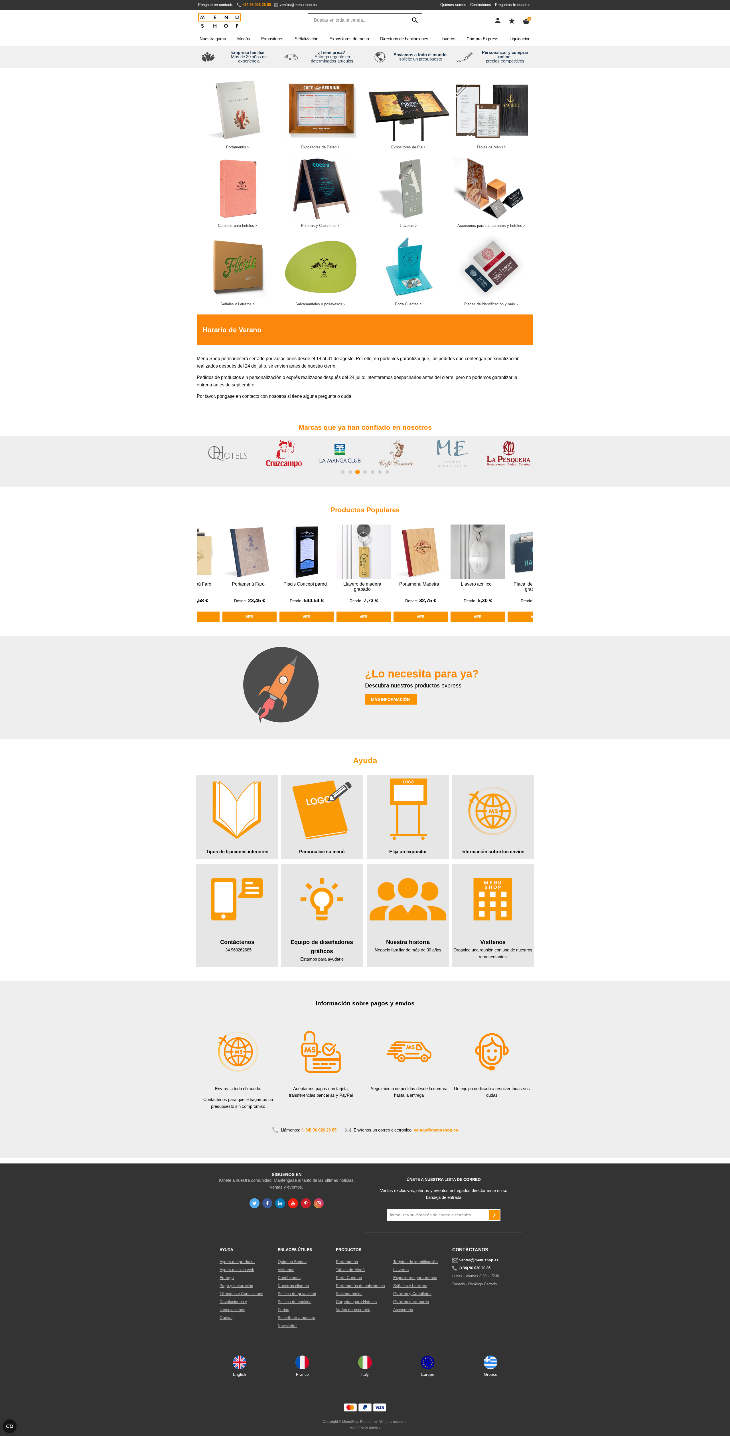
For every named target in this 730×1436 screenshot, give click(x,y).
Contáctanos (480, 5)
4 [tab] (365, 472)
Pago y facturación (236, 1285)
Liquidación (520, 38)
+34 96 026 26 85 (256, 5)
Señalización (306, 38)
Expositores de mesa (349, 38)
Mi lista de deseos (512, 21)
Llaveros (447, 38)
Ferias (283, 1309)
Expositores (272, 38)
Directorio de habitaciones (404, 38)
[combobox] (365, 20)
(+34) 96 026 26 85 (318, 1130)
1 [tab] (342, 472)
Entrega (227, 1277)
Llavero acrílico (419, 584)
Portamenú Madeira (362, 584)
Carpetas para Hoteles (356, 1301)
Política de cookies (294, 1301)
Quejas (226, 1317)
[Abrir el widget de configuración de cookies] (10, 1426)
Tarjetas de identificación (415, 1261)
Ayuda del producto (237, 1261)
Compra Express (482, 38)
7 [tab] (387, 472)
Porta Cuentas (349, 1277)
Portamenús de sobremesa (360, 1285)
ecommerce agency (365, 1427)
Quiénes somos (453, 5)
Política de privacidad (297, 1293)
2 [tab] (350, 472)
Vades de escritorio (353, 1309)
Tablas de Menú (350, 1269)
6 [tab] (380, 472)
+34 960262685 (237, 949)
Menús (243, 38)
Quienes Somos (292, 1261)
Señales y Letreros (410, 1285)
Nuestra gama (213, 38)
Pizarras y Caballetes (412, 1293)
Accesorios (403, 1309)
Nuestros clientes (293, 1285)
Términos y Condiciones (241, 1293)
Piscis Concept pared (248, 584)
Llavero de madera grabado (305, 587)
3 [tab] (357, 472)
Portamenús (347, 1261)
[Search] (415, 20)
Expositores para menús (415, 1277)
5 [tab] (372, 472)
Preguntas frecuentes (512, 5)
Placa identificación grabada (476, 587)
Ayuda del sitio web (237, 1269)
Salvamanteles (349, 1293)
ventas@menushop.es (298, 5)
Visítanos (286, 1269)
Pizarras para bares (411, 1301)
